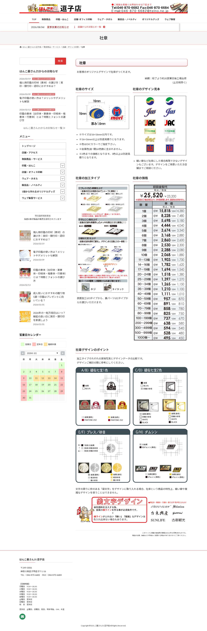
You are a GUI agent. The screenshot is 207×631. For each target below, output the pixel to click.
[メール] (22, 617)
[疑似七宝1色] (103, 424)
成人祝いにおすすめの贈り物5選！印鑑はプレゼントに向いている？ (49, 297)
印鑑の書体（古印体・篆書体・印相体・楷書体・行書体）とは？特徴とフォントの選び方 (42, 117)
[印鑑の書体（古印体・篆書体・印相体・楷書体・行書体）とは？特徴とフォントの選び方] (25, 274)
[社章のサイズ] (103, 128)
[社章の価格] (160, 339)
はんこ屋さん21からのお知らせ (43, 79)
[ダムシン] (160, 481)
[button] (89, 27)
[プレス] (103, 481)
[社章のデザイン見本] (160, 154)
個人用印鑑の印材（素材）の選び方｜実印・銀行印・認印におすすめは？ (49, 236)
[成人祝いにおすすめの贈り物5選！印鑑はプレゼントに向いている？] (25, 297)
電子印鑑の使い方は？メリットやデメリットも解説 (49, 253)
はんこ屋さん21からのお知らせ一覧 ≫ (44, 127)
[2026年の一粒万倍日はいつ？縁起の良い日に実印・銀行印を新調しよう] (25, 317)
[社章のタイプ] (103, 291)
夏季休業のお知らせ (58, 27)
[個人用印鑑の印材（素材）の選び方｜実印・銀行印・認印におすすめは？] (25, 236)
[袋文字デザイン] (131, 522)
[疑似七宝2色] (160, 424)
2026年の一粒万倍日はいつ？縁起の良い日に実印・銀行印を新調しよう (49, 316)
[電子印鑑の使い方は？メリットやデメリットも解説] (25, 256)
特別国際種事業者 (43, 216)
